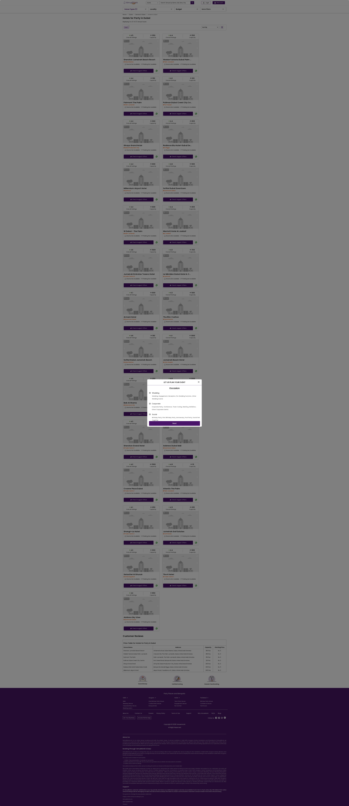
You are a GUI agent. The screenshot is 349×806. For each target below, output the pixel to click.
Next (174, 423)
